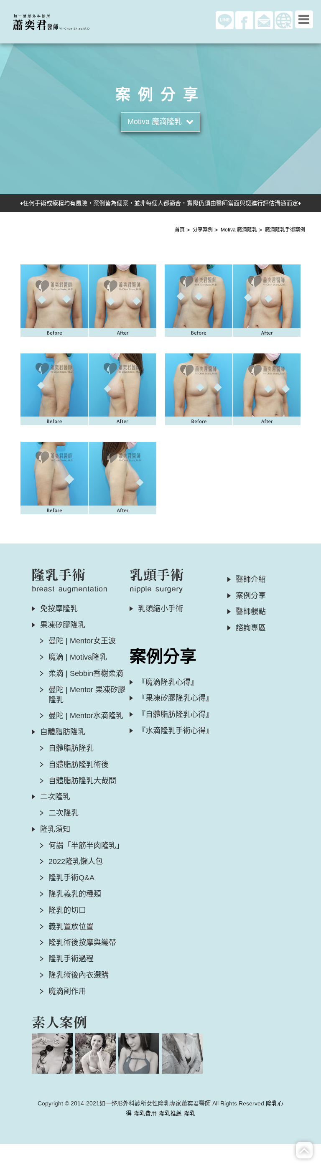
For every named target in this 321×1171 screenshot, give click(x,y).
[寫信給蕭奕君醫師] (264, 19)
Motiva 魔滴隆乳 (239, 230)
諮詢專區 (251, 628)
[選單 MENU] (304, 19)
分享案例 (203, 230)
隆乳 (189, 1113)
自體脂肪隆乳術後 (78, 764)
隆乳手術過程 (71, 959)
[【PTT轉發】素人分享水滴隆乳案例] (182, 1053)
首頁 (180, 230)
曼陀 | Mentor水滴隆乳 (85, 715)
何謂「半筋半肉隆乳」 (86, 845)
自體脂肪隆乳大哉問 (82, 781)
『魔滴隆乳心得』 (168, 682)
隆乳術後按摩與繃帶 (82, 942)
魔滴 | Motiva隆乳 (77, 657)
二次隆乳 (63, 813)
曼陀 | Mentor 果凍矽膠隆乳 (86, 695)
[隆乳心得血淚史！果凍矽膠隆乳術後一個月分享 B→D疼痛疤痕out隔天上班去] (52, 1053)
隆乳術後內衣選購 (78, 975)
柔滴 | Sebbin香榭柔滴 (85, 673)
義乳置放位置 (71, 926)
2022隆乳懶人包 (75, 861)
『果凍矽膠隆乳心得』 (175, 698)
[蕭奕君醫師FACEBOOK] (244, 19)
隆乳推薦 (170, 1113)
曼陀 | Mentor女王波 (82, 641)
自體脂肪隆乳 (71, 748)
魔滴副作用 (67, 991)
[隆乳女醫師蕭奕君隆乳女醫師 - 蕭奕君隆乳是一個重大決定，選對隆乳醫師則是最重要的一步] (58, 21)
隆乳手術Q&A (71, 878)
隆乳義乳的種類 (74, 894)
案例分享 (251, 596)
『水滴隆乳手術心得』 (175, 730)
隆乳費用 (145, 1113)
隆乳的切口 (67, 910)
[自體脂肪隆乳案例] (138, 1053)
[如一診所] (284, 19)
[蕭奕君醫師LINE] (225, 19)
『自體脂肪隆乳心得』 (175, 714)
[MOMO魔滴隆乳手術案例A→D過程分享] (95, 1053)
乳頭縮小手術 (160, 609)
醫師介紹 (251, 579)
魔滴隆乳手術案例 (285, 230)
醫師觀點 (251, 611)
